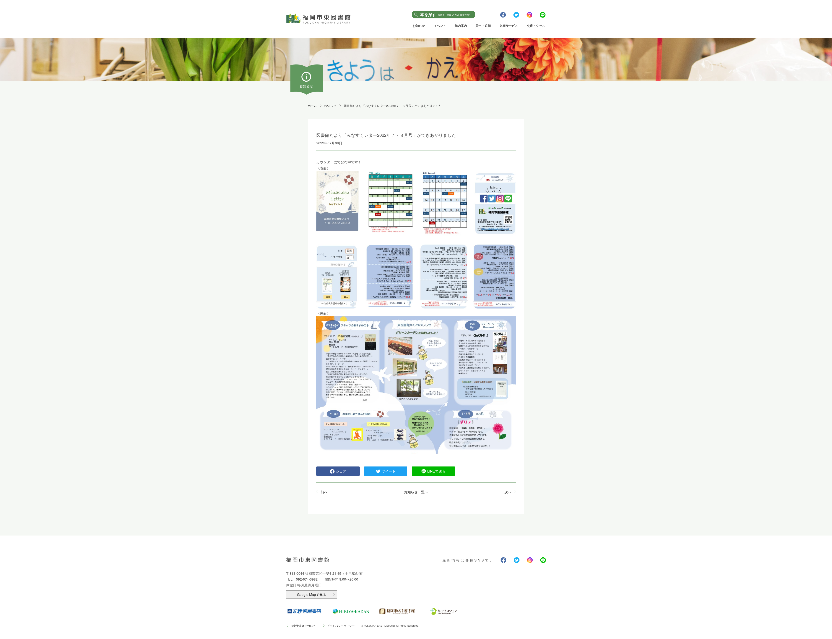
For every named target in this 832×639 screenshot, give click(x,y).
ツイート (389, 471)
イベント (440, 25)
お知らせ (419, 25)
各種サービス (509, 25)
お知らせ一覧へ (416, 491)
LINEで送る (436, 471)
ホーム (312, 105)
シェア (341, 471)
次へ (507, 491)
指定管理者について (303, 626)
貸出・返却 (483, 25)
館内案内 (461, 25)
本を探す (445, 14)
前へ (324, 491)
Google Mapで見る (311, 594)
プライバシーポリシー (341, 626)
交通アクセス (536, 25)
